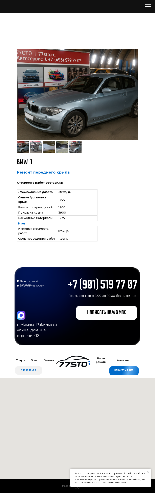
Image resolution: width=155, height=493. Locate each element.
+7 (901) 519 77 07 (102, 285)
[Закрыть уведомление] (148, 472)
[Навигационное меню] (148, 6)
